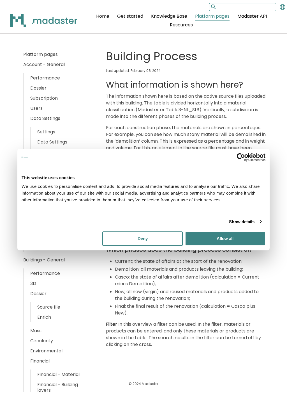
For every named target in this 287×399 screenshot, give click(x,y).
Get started (130, 16)
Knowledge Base (169, 16)
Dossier (38, 88)
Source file (48, 307)
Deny (143, 238)
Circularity (41, 341)
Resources (181, 25)
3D (33, 283)
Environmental (46, 351)
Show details (241, 221)
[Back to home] (36, 24)
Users (36, 108)
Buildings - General (44, 260)
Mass (35, 330)
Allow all (225, 238)
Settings (46, 132)
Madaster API (252, 16)
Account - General (44, 64)
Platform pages (212, 16)
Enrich (44, 317)
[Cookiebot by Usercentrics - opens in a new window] (240, 157)
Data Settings (45, 118)
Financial (40, 361)
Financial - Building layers (57, 387)
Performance (45, 78)
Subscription (44, 98)
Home (102, 16)
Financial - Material (58, 374)
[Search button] (213, 7)
